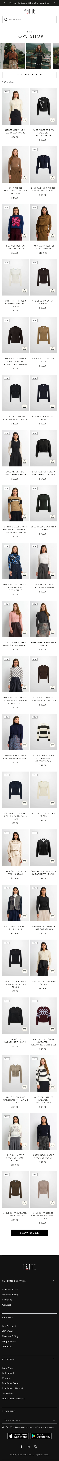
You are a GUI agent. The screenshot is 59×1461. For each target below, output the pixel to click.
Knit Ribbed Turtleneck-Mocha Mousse (15, 191)
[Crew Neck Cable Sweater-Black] (43, 1131)
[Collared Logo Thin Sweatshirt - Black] (43, 847)
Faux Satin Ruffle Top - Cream (15, 872)
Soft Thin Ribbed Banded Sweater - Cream (15, 304)
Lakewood (8, 1372)
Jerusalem (7, 1393)
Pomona (6, 1378)
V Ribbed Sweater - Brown (43, 302)
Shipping (7, 1299)
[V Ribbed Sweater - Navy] (43, 393)
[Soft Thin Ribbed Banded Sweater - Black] (15, 958)
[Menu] (4, 10)
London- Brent (10, 1383)
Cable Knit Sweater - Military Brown (15, 1214)
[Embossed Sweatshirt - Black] (15, 1015)
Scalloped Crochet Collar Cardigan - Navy (15, 816)
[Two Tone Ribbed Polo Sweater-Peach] (15, 619)
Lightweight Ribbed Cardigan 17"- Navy (43, 189)
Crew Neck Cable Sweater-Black (43, 1156)
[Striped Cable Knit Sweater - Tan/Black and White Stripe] (15, 503)
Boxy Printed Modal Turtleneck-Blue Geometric (15, 587)
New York (7, 1367)
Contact (6, 1304)
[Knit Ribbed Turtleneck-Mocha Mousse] (15, 164)
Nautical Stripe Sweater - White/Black (43, 1100)
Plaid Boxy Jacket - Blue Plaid (16, 927)
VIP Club (7, 1346)
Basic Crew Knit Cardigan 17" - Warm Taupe (15, 1100)
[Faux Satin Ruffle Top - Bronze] (43, 222)
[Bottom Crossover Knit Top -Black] (43, 903)
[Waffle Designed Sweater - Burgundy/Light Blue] (43, 1015)
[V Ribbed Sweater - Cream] (43, 790)
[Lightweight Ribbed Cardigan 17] (43, 164)
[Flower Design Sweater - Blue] (15, 222)
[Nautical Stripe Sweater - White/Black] (43, 1073)
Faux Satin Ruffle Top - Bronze (43, 247)
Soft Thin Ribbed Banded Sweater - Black (15, 984)
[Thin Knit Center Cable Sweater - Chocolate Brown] (15, 335)
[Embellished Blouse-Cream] (43, 958)
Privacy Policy (10, 1294)
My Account (9, 1326)
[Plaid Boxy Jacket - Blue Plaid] (15, 903)
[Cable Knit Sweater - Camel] (43, 335)
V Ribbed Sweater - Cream (43, 814)
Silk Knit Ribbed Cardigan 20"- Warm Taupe (43, 1216)
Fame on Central (25, 1455)
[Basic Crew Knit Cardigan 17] (15, 1073)
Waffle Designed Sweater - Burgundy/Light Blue (43, 1042)
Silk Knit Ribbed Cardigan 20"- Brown (43, 699)
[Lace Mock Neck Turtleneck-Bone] (15, 448)
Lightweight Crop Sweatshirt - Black (43, 473)
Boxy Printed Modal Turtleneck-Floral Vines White (15, 700)
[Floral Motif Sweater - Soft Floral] (15, 1131)
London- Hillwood (12, 1388)
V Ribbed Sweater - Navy (43, 418)
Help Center (9, 1341)
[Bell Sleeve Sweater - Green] (43, 503)
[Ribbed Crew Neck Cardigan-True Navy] (15, 732)
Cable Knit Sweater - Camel (43, 360)
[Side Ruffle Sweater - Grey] (43, 619)
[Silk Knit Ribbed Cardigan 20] (15, 393)
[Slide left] (5, 3)
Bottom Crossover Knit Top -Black (43, 927)
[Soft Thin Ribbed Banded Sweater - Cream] (15, 277)
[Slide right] (54, 3)
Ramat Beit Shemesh (13, 1398)
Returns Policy (10, 1336)
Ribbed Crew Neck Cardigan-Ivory (15, 131)
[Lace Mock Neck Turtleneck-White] (43, 561)
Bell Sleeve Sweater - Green (43, 528)
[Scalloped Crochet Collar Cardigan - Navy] (15, 790)
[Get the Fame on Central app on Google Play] (41, 1435)
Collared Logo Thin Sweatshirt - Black (43, 872)
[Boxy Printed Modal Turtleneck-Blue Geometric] (15, 561)
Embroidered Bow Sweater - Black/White (43, 133)
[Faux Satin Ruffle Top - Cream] (15, 847)
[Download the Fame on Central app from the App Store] (18, 1435)
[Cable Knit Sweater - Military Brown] (15, 1189)
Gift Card (7, 1331)
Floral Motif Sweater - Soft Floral (15, 1158)
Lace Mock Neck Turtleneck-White (43, 586)
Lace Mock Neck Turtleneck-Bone (15, 473)
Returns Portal (10, 1289)
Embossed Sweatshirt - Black (15, 1040)
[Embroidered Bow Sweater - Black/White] (43, 106)
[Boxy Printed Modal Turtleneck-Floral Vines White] (15, 674)
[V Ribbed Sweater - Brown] (43, 277)
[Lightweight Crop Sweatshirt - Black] (43, 448)
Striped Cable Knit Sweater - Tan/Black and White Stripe (15, 529)
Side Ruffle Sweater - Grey (43, 643)
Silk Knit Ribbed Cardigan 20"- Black (15, 418)
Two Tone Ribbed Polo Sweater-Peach (15, 643)
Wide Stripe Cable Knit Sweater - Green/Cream (43, 758)
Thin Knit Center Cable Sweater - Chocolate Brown (15, 361)
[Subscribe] (55, 1420)
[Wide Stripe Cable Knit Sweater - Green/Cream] (43, 732)
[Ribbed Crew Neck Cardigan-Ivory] (15, 106)
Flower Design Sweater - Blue (15, 247)
